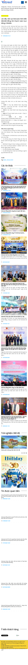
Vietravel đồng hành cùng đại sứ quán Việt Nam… (13, 211)
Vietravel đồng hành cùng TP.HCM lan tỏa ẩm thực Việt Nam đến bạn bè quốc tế (14, 517)
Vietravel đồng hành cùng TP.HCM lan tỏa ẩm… (13, 233)
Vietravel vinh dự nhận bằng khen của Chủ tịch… (13, 255)
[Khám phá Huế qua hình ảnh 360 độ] (14, 445)
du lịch (20, 65)
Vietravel (23, 47)
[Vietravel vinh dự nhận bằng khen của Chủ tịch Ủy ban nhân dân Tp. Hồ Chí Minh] (14, 245)
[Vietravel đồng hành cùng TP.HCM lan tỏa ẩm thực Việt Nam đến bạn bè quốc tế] (14, 223)
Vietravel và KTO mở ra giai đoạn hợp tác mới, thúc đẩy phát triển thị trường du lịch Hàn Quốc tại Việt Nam (13, 285)
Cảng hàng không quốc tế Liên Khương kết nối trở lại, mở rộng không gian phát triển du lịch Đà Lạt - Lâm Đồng (13, 188)
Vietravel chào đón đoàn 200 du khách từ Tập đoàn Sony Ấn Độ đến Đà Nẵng (14, 562)
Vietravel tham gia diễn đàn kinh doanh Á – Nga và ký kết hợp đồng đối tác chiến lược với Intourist (14, 606)
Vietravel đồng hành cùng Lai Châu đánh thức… (13, 387)
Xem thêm (23, 453)
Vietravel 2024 (10, 160)
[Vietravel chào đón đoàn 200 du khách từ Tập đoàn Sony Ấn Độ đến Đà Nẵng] (14, 305)
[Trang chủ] (7, 2)
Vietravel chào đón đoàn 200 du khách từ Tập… (13, 316)
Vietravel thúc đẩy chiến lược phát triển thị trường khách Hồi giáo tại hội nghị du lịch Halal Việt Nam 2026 (13, 349)
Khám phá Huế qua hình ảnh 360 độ (10, 450)
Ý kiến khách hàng (10, 629)
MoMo (4, 160)
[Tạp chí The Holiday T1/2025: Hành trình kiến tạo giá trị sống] (14, 471)
